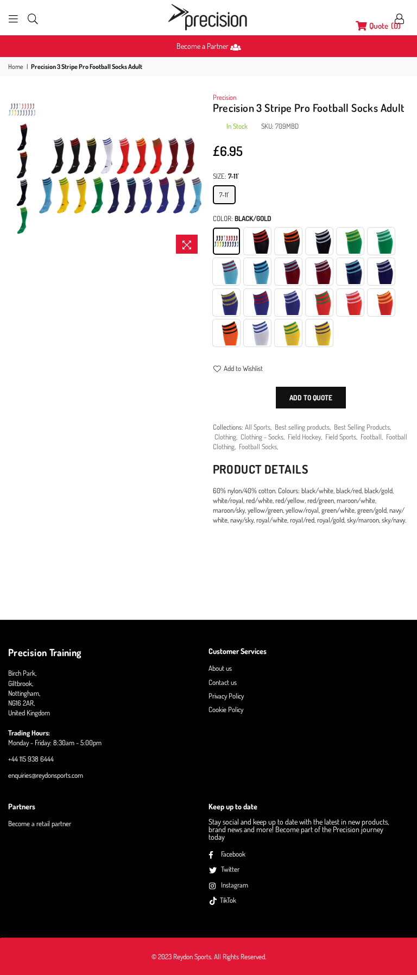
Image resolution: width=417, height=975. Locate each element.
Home (15, 66)
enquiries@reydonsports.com (45, 775)
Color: (242, 218)
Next (195, 175)
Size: (226, 176)
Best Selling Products (362, 427)
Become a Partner (203, 46)
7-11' (224, 195)
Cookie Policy (225, 709)
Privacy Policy (226, 695)
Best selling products (302, 427)
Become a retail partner (39, 823)
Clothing (225, 436)
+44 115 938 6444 (31, 758)
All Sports (257, 427)
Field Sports (340, 436)
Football (371, 436)
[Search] (33, 18)
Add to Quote (310, 397)
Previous (46, 175)
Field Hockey (304, 436)
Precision (224, 97)
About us (220, 668)
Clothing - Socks (262, 436)
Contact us (222, 682)
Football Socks (258, 446)
